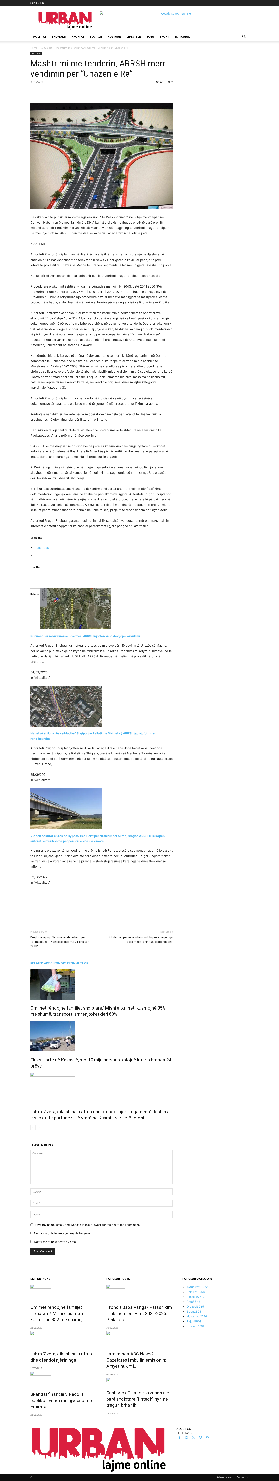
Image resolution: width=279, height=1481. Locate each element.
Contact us (243, 1477)
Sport (164, 36)
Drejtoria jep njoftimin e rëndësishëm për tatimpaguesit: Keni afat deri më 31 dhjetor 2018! (59, 942)
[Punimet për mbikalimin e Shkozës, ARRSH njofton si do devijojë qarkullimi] (101, 608)
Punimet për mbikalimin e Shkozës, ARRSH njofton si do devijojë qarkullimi (85, 636)
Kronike (77, 36)
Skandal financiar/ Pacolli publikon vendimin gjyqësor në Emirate (61, 1400)
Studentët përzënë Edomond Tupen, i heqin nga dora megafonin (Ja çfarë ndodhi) (141, 940)
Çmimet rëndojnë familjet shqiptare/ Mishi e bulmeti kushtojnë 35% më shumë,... (58, 1313)
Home (33, 47)
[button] (244, 37)
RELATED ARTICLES (44, 963)
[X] (68, 91)
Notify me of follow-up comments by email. (62, 1233)
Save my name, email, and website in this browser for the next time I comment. (87, 1224)
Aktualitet (46, 47)
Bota (150, 36)
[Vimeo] (200, 1437)
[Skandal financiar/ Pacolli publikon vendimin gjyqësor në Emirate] (63, 1379)
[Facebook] (59, 91)
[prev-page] (33, 1127)
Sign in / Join (37, 2)
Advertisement (225, 1477)
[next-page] (39, 1127)
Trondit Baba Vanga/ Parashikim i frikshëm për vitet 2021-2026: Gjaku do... (139, 1313)
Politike (39, 36)
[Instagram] (186, 1437)
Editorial (182, 36)
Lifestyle (133, 36)
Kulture (114, 36)
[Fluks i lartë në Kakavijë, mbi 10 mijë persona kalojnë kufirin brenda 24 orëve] (101, 1036)
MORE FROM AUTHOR (73, 963)
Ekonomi (59, 36)
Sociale (96, 36)
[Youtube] (207, 1437)
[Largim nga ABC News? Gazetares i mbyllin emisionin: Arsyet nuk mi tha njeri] (139, 1338)
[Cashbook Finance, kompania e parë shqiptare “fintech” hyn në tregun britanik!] (139, 1381)
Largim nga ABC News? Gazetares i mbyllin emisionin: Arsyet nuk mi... (136, 1360)
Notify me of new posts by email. (56, 1242)
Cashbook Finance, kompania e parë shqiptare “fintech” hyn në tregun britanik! (137, 1399)
